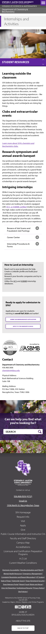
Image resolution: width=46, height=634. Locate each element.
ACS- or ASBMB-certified (16, 207)
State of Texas (6, 581)
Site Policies (22, 591)
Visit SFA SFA (23, 600)
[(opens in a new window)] (10, 347)
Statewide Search (18, 581)
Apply (23, 525)
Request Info (23, 516)
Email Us (23, 500)
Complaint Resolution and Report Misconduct (18, 577)
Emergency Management (32, 573)
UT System (40, 577)
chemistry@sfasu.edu (11, 370)
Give (23, 529)
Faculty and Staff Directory (23, 538)
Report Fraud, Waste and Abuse (30, 584)
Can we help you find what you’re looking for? (23, 421)
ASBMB (24, 281)
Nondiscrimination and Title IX (31, 570)
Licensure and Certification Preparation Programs (23, 553)
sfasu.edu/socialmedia (23, 614)
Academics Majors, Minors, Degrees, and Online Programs (23, 602)
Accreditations (23, 547)
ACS (15, 281)
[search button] (40, 431)
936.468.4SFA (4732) (23, 496)
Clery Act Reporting (8, 588)
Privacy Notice (38, 588)
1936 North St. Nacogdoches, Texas (23, 505)
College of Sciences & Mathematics (19, 6)
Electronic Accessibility (10, 570)
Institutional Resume (24, 588)
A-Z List (23, 558)
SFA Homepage (23, 512)
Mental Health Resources (13, 573)
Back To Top (23, 628)
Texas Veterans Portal (10, 584)
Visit (23, 521)
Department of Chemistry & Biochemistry (15, 10)
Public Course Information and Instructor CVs (23, 534)
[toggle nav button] (43, 3)
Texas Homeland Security (35, 581)
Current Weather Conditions (23, 562)
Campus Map (23, 542)
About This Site (23, 620)
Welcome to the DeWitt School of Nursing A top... (23, 598)
